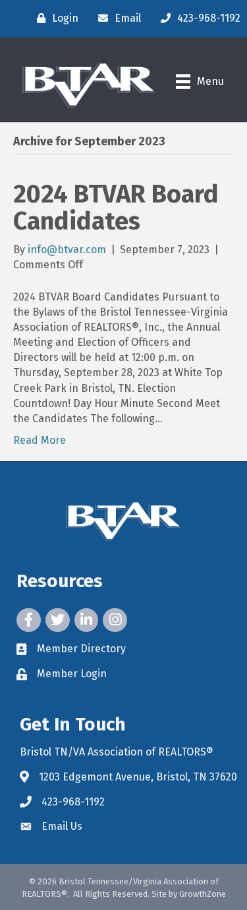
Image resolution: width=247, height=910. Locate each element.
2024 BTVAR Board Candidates (116, 208)
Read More (39, 440)
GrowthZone (202, 894)
